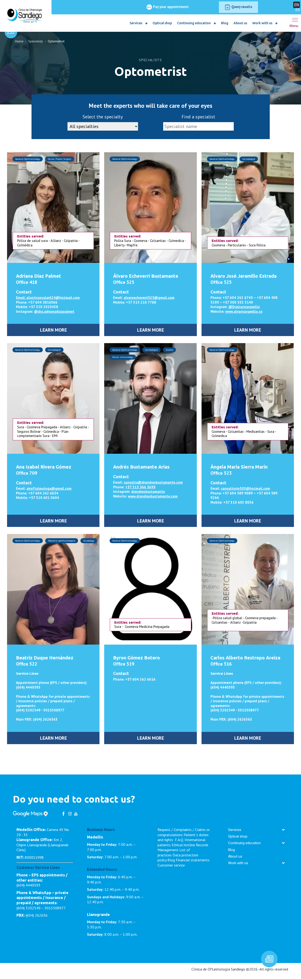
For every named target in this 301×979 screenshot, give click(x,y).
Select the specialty (103, 116)
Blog (224, 23)
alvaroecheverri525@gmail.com (149, 297)
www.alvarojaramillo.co (243, 311)
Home (19, 41)
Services (136, 23)
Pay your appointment (170, 6)
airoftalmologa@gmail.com (49, 488)
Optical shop (162, 23)
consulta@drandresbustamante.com (153, 482)
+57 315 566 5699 (140, 487)
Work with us (262, 23)
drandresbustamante (148, 491)
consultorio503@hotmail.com (245, 488)
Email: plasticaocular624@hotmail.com (48, 297)
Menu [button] (293, 26)
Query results (241, 6)
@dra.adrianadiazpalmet (54, 311)
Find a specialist (198, 116)
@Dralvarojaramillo (244, 307)
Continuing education (194, 23)
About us (240, 23)
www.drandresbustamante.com (153, 496)
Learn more (53, 330)
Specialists (35, 41)
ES (297, 10)
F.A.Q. (179, 839)
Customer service (171, 865)
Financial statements (193, 860)
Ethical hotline (183, 845)
